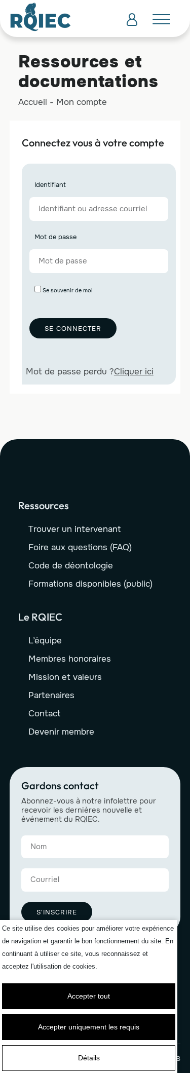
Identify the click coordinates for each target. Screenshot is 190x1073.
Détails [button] (89, 1058)
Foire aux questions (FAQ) (80, 547)
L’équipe (45, 640)
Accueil (32, 102)
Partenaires (51, 695)
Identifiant (50, 185)
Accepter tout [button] (88, 996)
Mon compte (81, 102)
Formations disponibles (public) (90, 584)
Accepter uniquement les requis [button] (88, 1027)
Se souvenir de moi (67, 290)
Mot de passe (55, 237)
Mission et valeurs (65, 677)
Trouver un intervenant (74, 529)
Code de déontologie (70, 565)
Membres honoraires (69, 659)
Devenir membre (61, 731)
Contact (44, 713)
